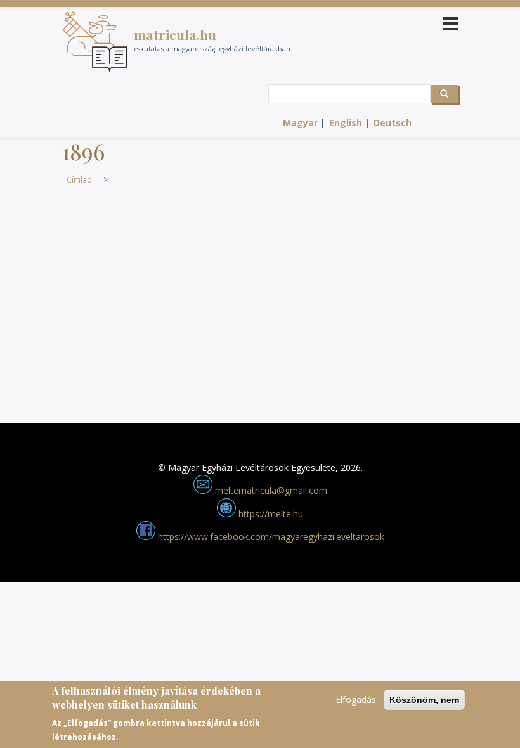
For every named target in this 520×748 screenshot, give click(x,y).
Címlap (79, 179)
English (345, 123)
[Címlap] (95, 41)
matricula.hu (175, 34)
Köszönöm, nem (424, 700)
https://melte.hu (269, 514)
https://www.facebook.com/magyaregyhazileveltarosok (269, 537)
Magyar (300, 123)
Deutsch (393, 123)
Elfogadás (355, 699)
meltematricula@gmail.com (269, 490)
